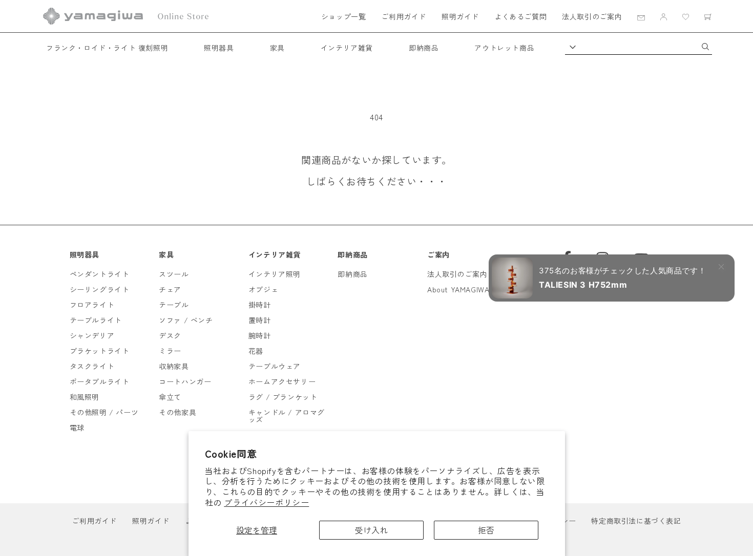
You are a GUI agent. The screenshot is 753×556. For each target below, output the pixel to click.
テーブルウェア (274, 366)
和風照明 (84, 397)
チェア (170, 289)
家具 (277, 47)
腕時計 (259, 335)
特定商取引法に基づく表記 (636, 521)
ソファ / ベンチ (186, 320)
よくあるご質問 (520, 16)
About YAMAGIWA (458, 289)
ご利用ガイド (403, 16)
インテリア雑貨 (347, 47)
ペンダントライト (100, 274)
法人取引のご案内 (592, 16)
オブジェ (263, 289)
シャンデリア (92, 335)
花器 (255, 351)
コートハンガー (185, 381)
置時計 (259, 320)
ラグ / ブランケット (283, 397)
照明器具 (219, 47)
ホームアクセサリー (282, 381)
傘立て (170, 397)
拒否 (486, 530)
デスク (170, 335)
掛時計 (259, 305)
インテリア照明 (274, 274)
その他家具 (177, 412)
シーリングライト (100, 289)
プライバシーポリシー (266, 502)
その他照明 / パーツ (104, 412)
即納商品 (423, 47)
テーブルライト (96, 320)
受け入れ (371, 530)
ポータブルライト (100, 381)
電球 (77, 427)
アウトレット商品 (504, 47)
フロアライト (92, 305)
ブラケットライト (100, 351)
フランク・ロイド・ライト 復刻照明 (107, 47)
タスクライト (92, 366)
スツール (174, 274)
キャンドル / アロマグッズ (286, 415)
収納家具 (174, 366)
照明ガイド (460, 16)
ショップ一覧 (343, 16)
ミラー (170, 351)
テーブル (174, 305)
